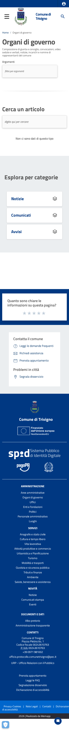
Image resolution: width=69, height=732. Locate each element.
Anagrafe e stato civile (33, 534)
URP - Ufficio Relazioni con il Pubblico (32, 663)
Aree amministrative (33, 493)
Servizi (32, 528)
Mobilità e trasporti (33, 563)
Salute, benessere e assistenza (33, 582)
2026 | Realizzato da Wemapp (34, 716)
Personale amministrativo (33, 516)
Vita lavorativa (32, 544)
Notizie (17, 199)
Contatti (32, 632)
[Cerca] (63, 16)
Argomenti (8, 61)
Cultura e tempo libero (32, 539)
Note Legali (32, 706)
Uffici (33, 502)
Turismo (32, 558)
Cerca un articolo (23, 109)
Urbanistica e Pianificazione (33, 553)
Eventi (32, 604)
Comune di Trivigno (43, 16)
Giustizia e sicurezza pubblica (32, 568)
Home (5, 33)
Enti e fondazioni (32, 507)
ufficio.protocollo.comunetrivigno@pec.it (32, 657)
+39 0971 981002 (33, 652)
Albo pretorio (32, 621)
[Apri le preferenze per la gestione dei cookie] (6, 725)
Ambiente (32, 577)
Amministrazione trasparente (33, 625)
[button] (64, 4)
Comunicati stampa (32, 600)
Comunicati (21, 215)
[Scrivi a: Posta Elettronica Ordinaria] (32, 660)
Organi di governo (32, 497)
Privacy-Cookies (12, 706)
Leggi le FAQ (33, 680)
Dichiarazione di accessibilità (32, 690)
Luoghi (33, 521)
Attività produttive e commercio (32, 548)
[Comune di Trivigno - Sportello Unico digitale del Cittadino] (20, 16)
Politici (32, 512)
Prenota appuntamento (32, 675)
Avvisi (16, 232)
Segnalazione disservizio (33, 685)
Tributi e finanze (33, 572)
